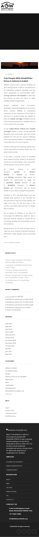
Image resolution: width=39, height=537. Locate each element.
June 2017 (8, 351)
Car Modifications (11, 371)
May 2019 (8, 326)
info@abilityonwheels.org (18, 519)
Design (7, 374)
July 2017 (8, 349)
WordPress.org (10, 416)
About (8, 479)
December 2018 (10, 340)
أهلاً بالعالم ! (20, 296)
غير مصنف (8, 394)
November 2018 (10, 343)
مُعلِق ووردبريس (9, 296)
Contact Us (9, 499)
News (7, 382)
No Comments (9, 74)
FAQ (7, 495)
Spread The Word (11, 491)
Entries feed (9, 410)
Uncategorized (10, 388)
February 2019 (10, 335)
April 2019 (8, 329)
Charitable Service (11, 470)
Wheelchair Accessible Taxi (14, 391)
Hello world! (29, 299)
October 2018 (9, 346)
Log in (7, 408)
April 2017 (8, 354)
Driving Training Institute (14, 466)
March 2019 (9, 332)
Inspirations (9, 379)
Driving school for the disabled (15, 95)
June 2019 (8, 324)
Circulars (9, 487)
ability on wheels (11, 368)
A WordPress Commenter (14, 299)
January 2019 (9, 337)
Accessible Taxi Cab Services (14, 462)
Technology (9, 385)
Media (8, 483)
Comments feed (10, 413)
